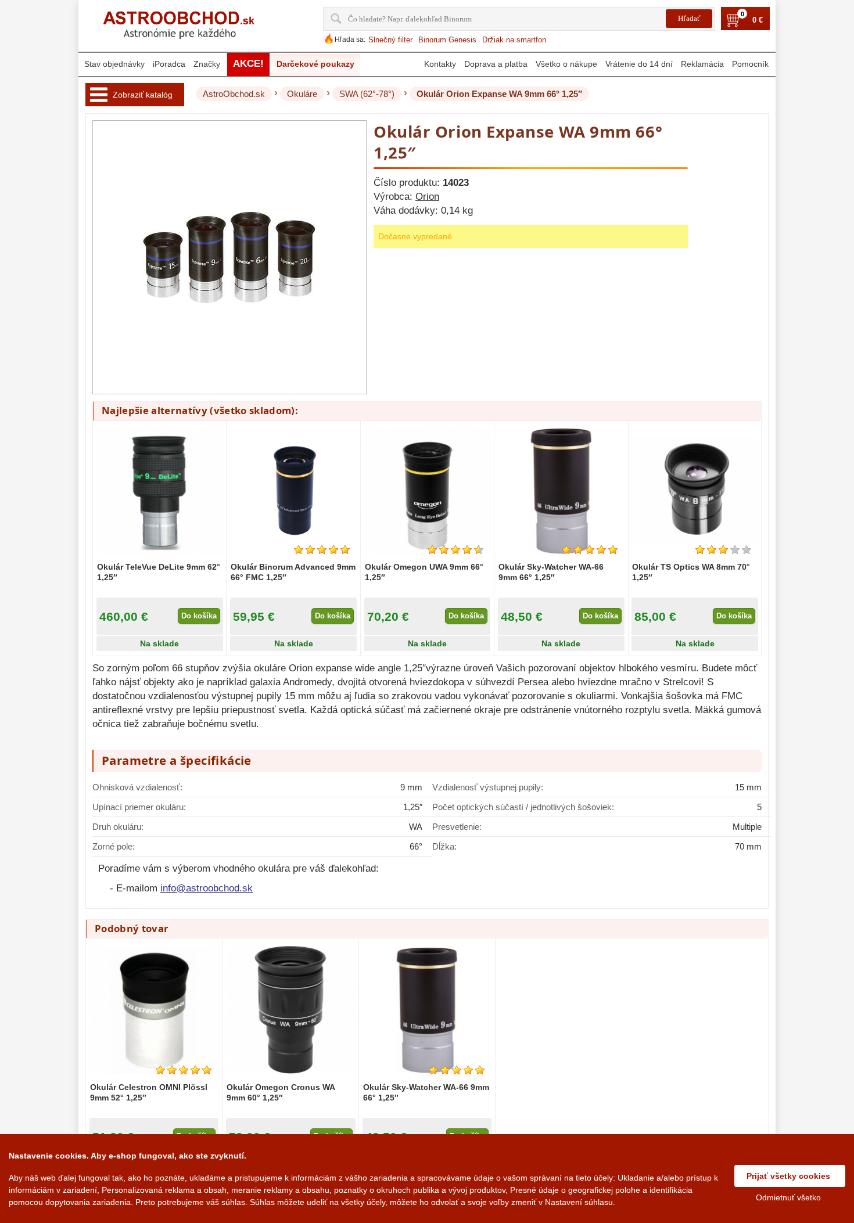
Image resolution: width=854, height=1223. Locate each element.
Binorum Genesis (447, 39)
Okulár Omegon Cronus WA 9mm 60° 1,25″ (281, 1092)
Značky (206, 64)
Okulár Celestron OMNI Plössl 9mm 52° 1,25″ (148, 1092)
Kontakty (440, 64)
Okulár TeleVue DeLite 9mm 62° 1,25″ (158, 572)
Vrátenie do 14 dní (639, 64)
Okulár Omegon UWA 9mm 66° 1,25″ (424, 572)
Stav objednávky (114, 64)
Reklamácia (702, 64)
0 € (757, 20)
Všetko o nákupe (566, 64)
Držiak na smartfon (514, 39)
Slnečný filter (390, 39)
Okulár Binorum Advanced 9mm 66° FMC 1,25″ (293, 572)
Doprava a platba (496, 64)
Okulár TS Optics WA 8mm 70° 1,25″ (691, 572)
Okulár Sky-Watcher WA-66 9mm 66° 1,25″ (551, 572)
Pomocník (750, 64)
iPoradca (169, 64)
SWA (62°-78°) (366, 94)
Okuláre (302, 94)
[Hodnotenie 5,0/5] (322, 549)
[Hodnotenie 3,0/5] (723, 549)
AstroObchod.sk (234, 94)
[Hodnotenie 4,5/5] (455, 549)
